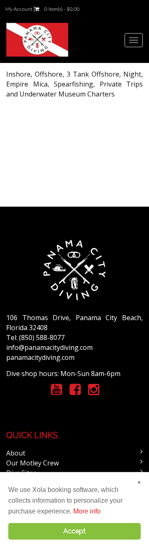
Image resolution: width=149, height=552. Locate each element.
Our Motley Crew (32, 463)
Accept (74, 531)
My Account (18, 9)
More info (87, 511)
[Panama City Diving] (37, 40)
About (15, 453)
